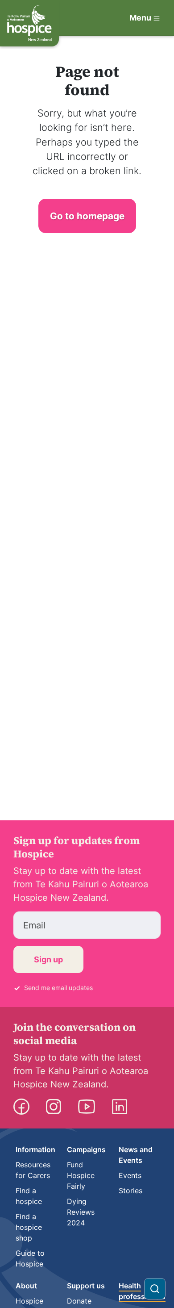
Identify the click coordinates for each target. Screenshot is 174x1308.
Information (35, 1149)
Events (130, 1175)
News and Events (136, 1155)
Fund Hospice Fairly (81, 1175)
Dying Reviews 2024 (81, 1212)
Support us (86, 1285)
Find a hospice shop (29, 1227)
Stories (130, 1190)
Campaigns (86, 1149)
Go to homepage (87, 215)
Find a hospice (29, 1196)
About (26, 1285)
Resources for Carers (33, 1170)
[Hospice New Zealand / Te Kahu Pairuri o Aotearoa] (29, 23)
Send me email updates (58, 987)
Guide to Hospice (30, 1258)
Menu (140, 17)
